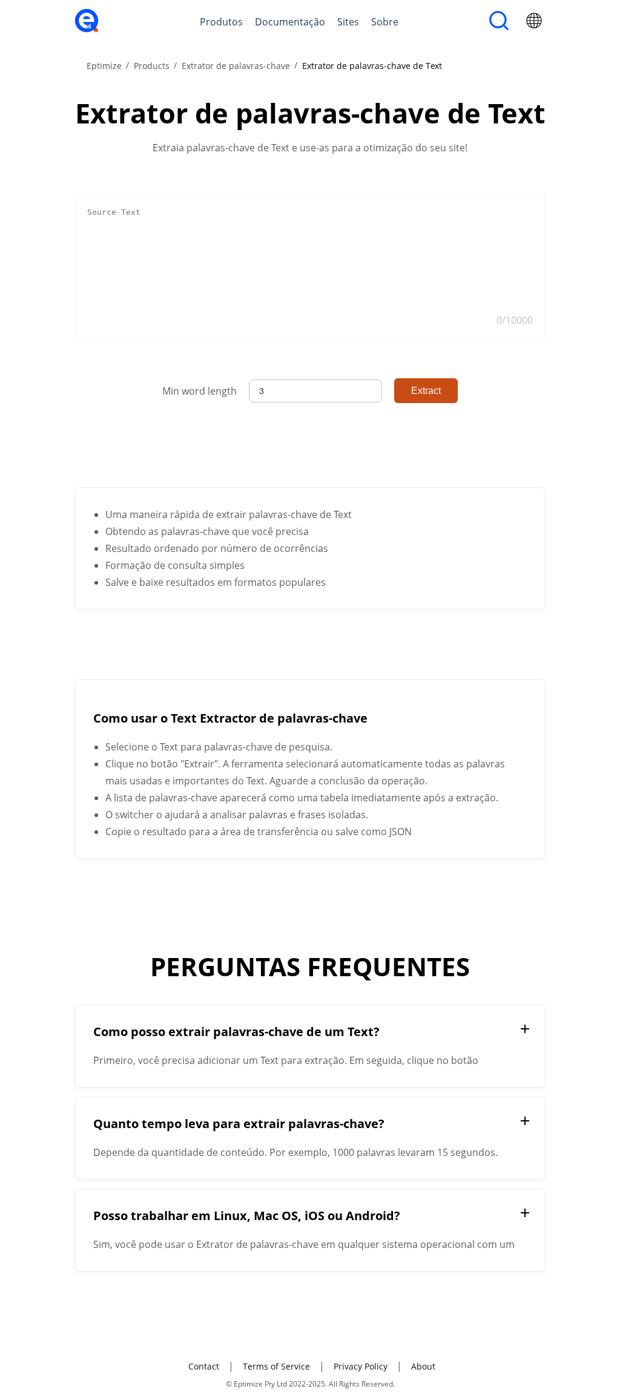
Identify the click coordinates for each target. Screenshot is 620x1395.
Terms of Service (276, 1366)
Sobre (384, 21)
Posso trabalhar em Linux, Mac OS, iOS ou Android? (246, 1215)
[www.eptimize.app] (86, 29)
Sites (348, 21)
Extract (426, 391)
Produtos (221, 21)
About (423, 1366)
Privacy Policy (361, 1366)
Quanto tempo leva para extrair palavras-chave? (238, 1123)
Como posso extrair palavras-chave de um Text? (236, 1031)
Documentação (290, 21)
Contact (203, 1366)
